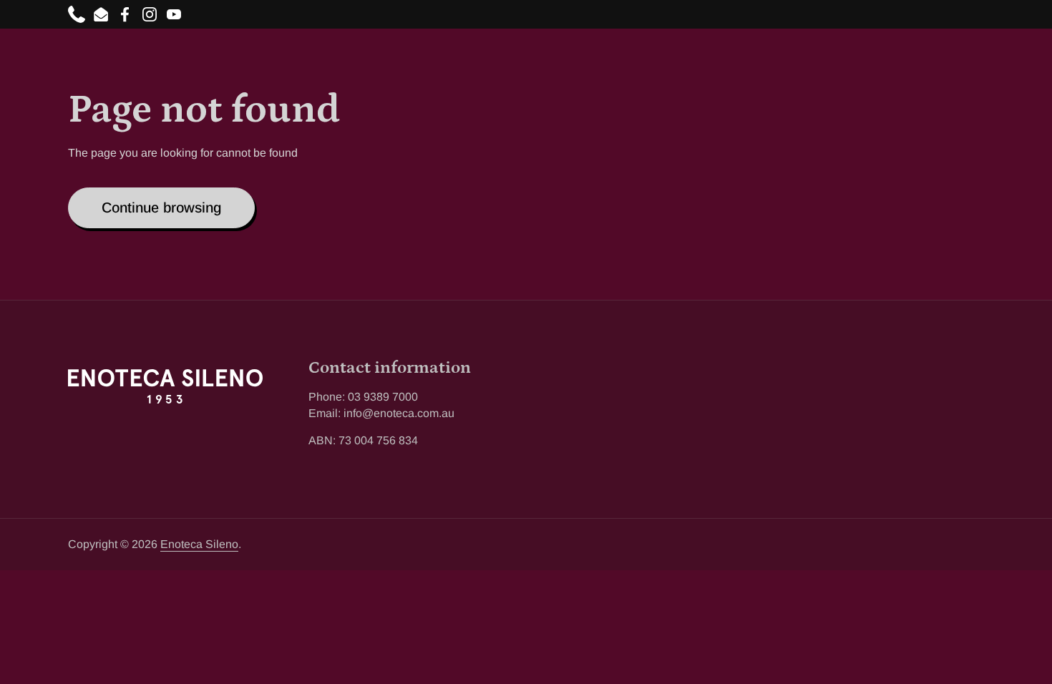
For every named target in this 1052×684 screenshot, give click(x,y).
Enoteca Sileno (199, 544)
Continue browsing (161, 207)
